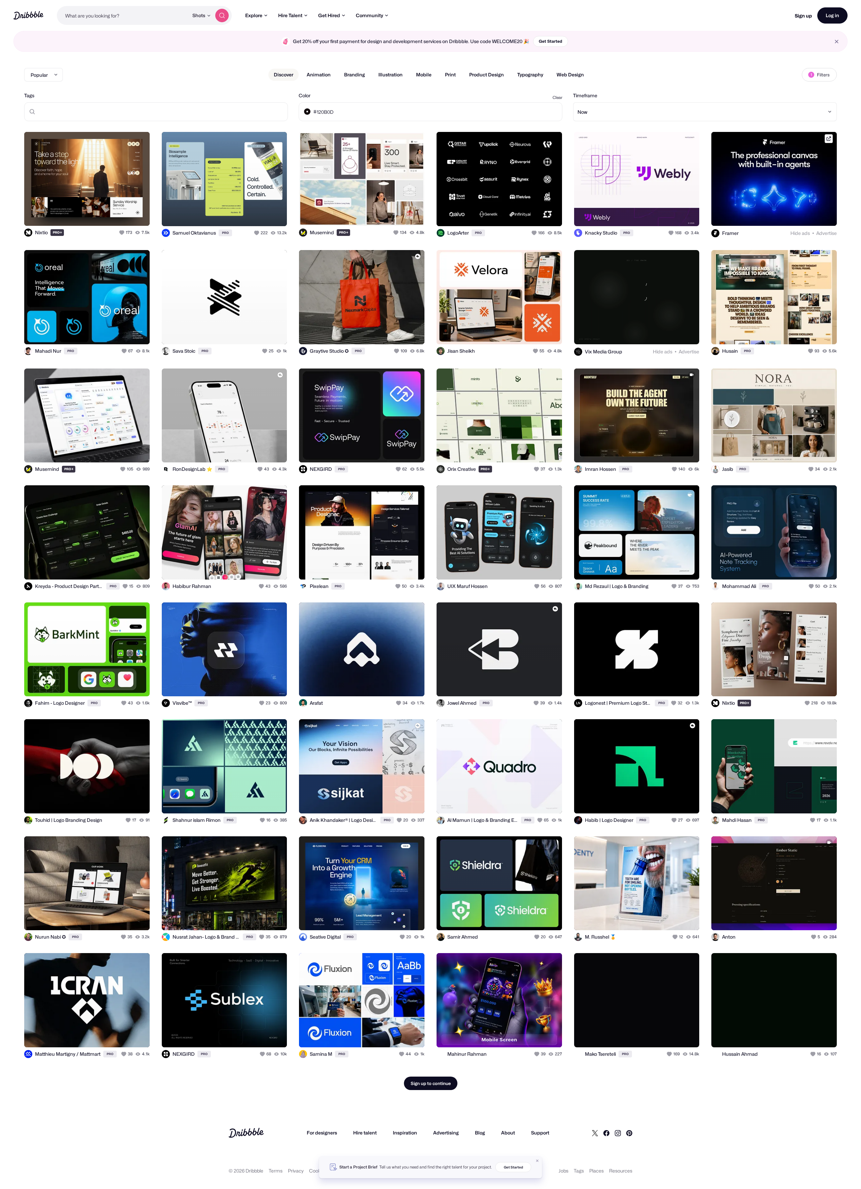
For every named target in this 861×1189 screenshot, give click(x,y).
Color (304, 95)
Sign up (803, 16)
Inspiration (405, 1132)
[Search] (222, 15)
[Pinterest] (629, 1133)
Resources (620, 1171)
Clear (557, 97)
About (508, 1132)
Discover (283, 74)
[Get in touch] (110, 213)
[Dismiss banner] (537, 1160)
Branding (354, 74)
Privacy (296, 1171)
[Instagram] (618, 1133)
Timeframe (585, 95)
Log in (832, 15)
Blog (480, 1132)
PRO (57, 232)
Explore (253, 15)
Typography (530, 74)
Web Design (570, 74)
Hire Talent (290, 15)
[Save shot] (123, 213)
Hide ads (800, 233)
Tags (29, 95)
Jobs (563, 1171)
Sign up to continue (431, 1083)
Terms (276, 1171)
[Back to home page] (28, 15)
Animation (319, 74)
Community (369, 15)
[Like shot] (137, 213)
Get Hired (329, 15)
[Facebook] (606, 1133)
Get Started (550, 41)
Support (540, 1132)
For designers (322, 1132)
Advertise (826, 233)
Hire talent (365, 1132)
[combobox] (122, 15)
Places (596, 1171)
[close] (836, 41)
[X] (595, 1133)
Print (450, 74)
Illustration (390, 74)
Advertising (446, 1132)
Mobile (424, 74)
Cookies (318, 1171)
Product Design (486, 74)
